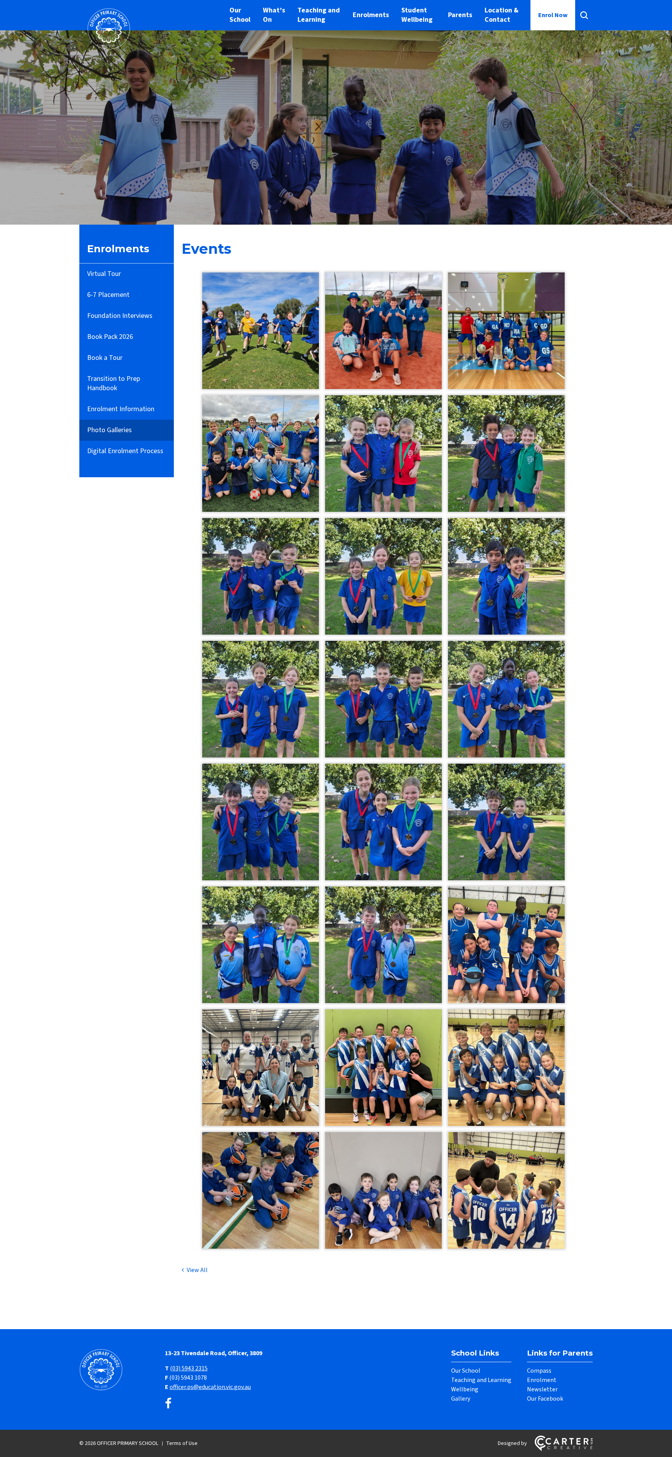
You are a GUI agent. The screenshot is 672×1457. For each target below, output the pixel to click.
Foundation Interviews (119, 316)
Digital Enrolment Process (125, 451)
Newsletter (542, 1389)
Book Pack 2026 (110, 337)
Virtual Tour (104, 274)
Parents (460, 15)
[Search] (584, 15)
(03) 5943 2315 (189, 1368)
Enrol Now (552, 15)
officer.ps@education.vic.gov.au (210, 1387)
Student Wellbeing (416, 14)
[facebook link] (168, 1404)
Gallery (460, 1398)
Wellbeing (464, 1389)
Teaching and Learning (319, 14)
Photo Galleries (109, 430)
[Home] (102, 1389)
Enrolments (371, 15)
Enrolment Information (120, 409)
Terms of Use (182, 1443)
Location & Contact (501, 14)
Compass (539, 1370)
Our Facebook (545, 1398)
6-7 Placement (108, 295)
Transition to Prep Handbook (113, 383)
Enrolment (541, 1380)
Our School (239, 14)
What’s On (274, 14)
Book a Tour (104, 358)
